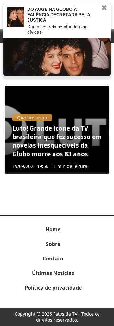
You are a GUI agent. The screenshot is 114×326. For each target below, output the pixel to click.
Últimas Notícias (53, 273)
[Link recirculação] (15, 17)
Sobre (53, 243)
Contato (53, 258)
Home (53, 229)
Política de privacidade (53, 287)
